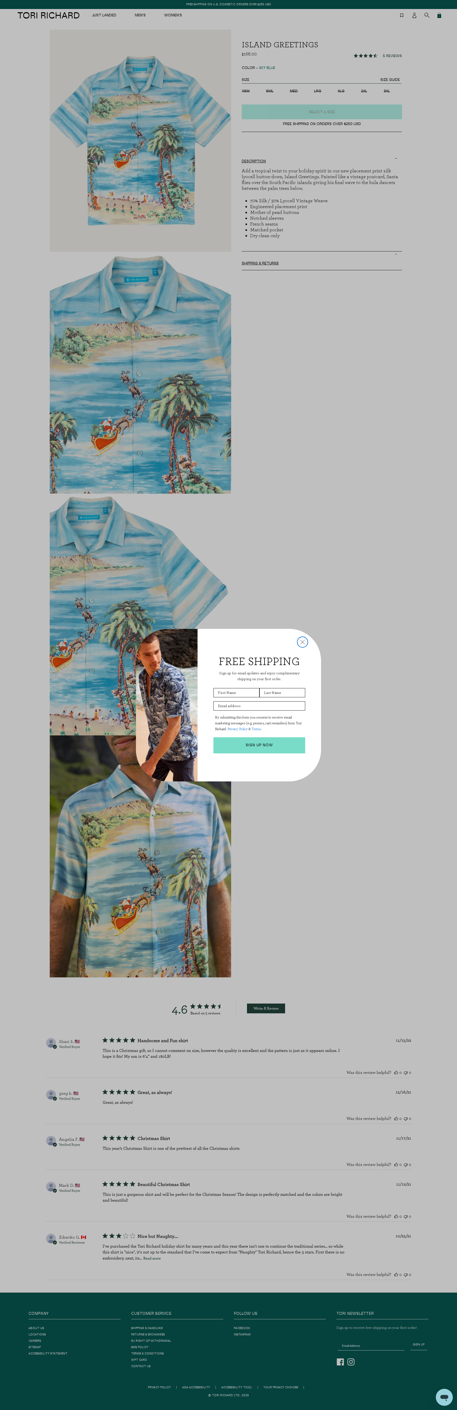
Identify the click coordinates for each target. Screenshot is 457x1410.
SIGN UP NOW (259, 745)
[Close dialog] (302, 642)
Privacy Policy (237, 729)
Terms (256, 729)
